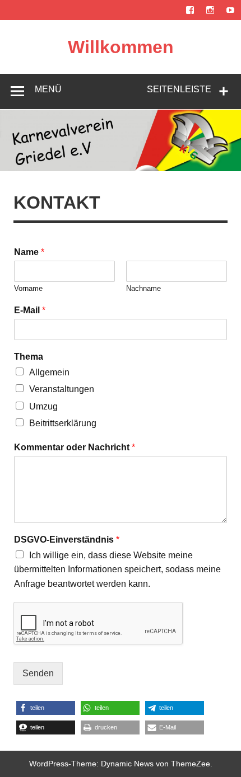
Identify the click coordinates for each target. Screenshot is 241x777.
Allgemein (49, 372)
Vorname (28, 288)
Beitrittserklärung (62, 423)
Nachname (143, 288)
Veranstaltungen (61, 389)
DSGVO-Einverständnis (66, 539)
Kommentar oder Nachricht (74, 447)
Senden (38, 673)
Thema (28, 356)
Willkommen (121, 47)
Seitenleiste (179, 89)
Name (29, 252)
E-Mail (29, 310)
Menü (48, 89)
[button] (45, 708)
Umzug (43, 406)
